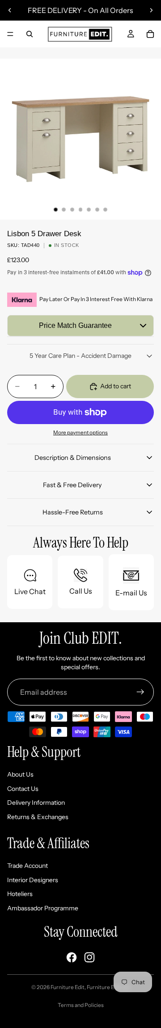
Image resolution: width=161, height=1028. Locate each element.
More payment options (80, 432)
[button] (80, 325)
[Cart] (150, 34)
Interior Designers (32, 880)
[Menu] (10, 34)
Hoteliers (20, 894)
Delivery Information (36, 803)
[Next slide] (151, 10)
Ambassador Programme (42, 908)
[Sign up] (140, 692)
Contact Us (22, 789)
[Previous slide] (10, 10)
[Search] (29, 34)
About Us (20, 774)
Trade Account (27, 866)
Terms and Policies (81, 1005)
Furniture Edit (68, 987)
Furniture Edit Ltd (108, 987)
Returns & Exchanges (37, 817)
